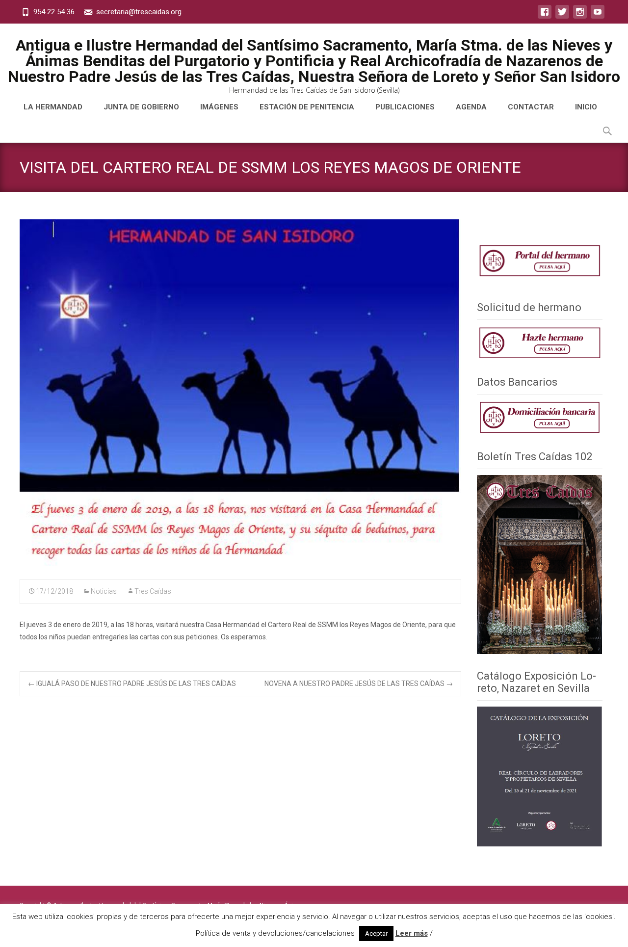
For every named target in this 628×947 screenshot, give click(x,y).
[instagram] (580, 17)
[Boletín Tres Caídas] (539, 342)
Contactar (531, 107)
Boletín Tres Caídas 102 (534, 456)
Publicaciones (405, 107)
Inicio (586, 107)
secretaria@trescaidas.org (139, 11)
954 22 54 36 (54, 11)
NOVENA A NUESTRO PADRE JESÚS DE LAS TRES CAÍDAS (358, 683)
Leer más (411, 933)
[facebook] (544, 17)
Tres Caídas (152, 591)
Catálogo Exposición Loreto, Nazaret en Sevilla (536, 682)
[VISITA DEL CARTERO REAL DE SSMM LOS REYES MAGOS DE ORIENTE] (240, 392)
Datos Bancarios (517, 382)
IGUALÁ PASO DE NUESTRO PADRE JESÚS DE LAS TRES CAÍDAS (132, 683)
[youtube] (597, 17)
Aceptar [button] (376, 933)
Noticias (104, 591)
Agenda (471, 107)
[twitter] (562, 17)
